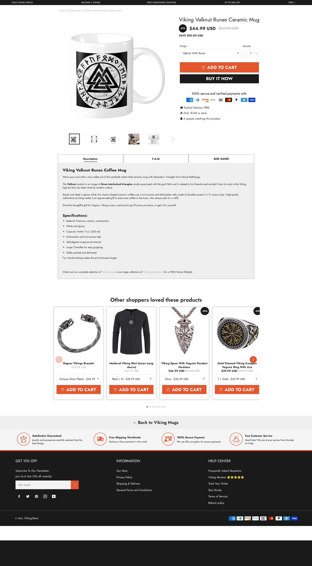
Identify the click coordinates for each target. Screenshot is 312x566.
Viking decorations (153, 272)
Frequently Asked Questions (224, 471)
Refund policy (216, 503)
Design (183, 46)
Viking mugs (108, 272)
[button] (253, 360)
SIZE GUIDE (221, 159)
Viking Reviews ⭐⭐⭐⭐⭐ (226, 477)
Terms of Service (218, 496)
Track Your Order (218, 484)
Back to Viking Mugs (158, 422)
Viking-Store (31, 518)
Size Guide (215, 490)
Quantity (247, 46)
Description (90, 159)
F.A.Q (156, 159)
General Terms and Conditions (134, 490)
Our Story (122, 471)
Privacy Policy (124, 477)
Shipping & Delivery (128, 484)
